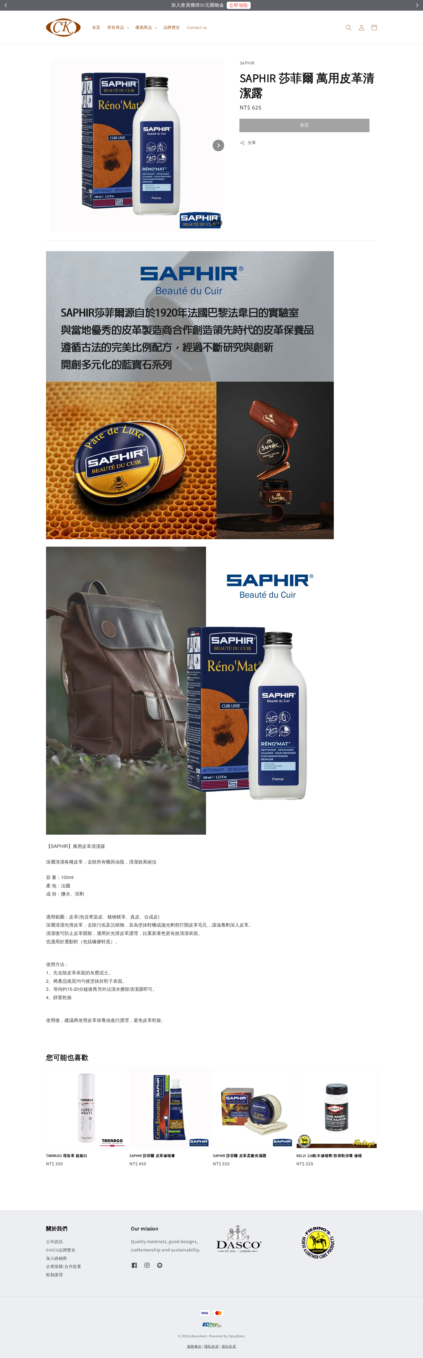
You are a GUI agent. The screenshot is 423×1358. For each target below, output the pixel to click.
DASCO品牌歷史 (60, 1250)
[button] (348, 27)
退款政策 (229, 1346)
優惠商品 (143, 27)
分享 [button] (252, 142)
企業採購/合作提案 (63, 1266)
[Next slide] (218, 145)
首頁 (96, 27)
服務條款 (194, 1346)
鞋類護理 (54, 1274)
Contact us (197, 27)
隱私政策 (211, 1346)
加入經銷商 (56, 1258)
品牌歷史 (171, 27)
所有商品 (115, 27)
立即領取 (239, 5)
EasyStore (237, 1336)
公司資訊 (54, 1241)
